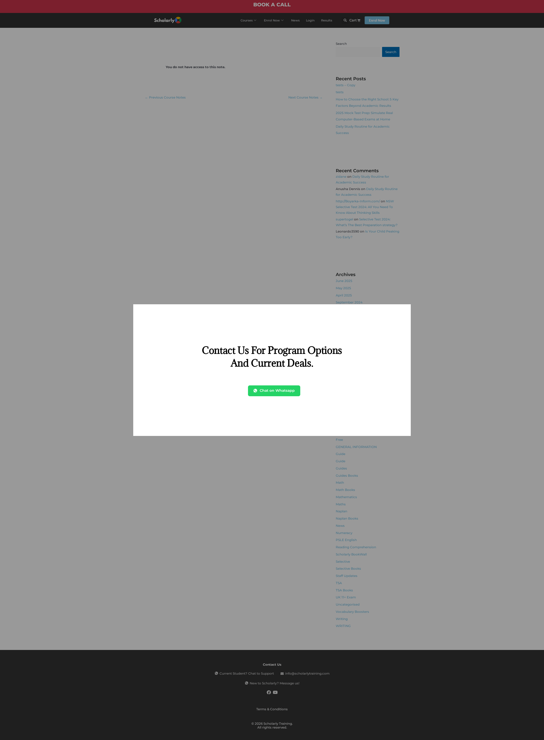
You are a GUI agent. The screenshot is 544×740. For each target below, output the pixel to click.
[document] (272, 370)
